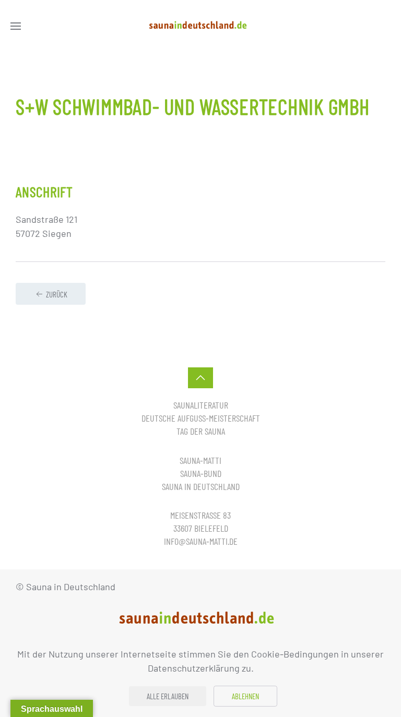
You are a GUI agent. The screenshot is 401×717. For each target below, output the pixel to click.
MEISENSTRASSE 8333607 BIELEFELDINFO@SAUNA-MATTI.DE (201, 528)
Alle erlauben (167, 696)
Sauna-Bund (200, 473)
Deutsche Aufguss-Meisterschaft (200, 418)
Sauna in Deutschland (201, 486)
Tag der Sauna (200, 431)
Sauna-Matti (200, 460)
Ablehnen (245, 696)
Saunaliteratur (200, 405)
